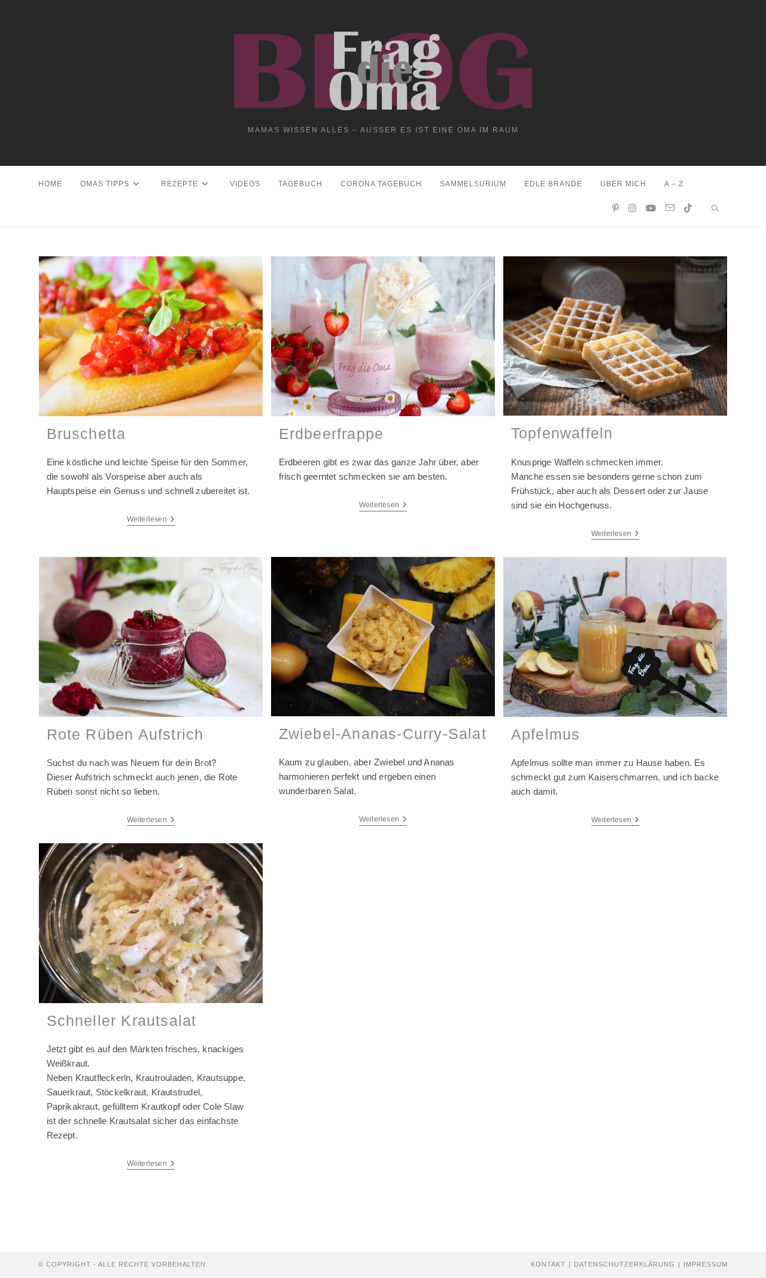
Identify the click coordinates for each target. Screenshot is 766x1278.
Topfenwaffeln (562, 433)
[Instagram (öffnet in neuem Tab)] (632, 208)
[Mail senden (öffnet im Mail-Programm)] (670, 208)
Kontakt (548, 1264)
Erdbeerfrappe (331, 433)
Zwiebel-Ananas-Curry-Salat (383, 733)
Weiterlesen (151, 519)
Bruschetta (86, 433)
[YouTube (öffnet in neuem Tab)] (651, 208)
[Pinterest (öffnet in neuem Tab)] (615, 208)
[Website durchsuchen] (715, 209)
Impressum (705, 1264)
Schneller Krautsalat (122, 1020)
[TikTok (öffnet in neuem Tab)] (688, 208)
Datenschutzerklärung (624, 1264)
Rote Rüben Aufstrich (125, 734)
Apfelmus (545, 734)
